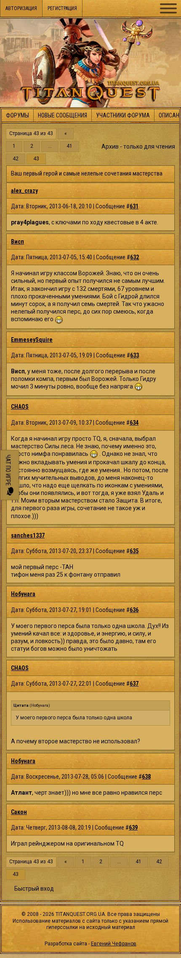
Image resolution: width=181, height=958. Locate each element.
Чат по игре (8, 471)
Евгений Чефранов (113, 944)
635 (134, 551)
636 (134, 610)
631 (134, 206)
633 (134, 355)
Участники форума (123, 115)
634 (134, 422)
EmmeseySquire (32, 339)
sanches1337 (28, 535)
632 (134, 257)
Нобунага (23, 594)
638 (146, 776)
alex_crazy (24, 190)
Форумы (17, 115)
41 (69, 146)
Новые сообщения (62, 115)
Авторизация (21, 8)
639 (133, 827)
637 (134, 683)
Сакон (19, 812)
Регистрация (62, 8)
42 (16, 159)
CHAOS (20, 406)
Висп (17, 241)
